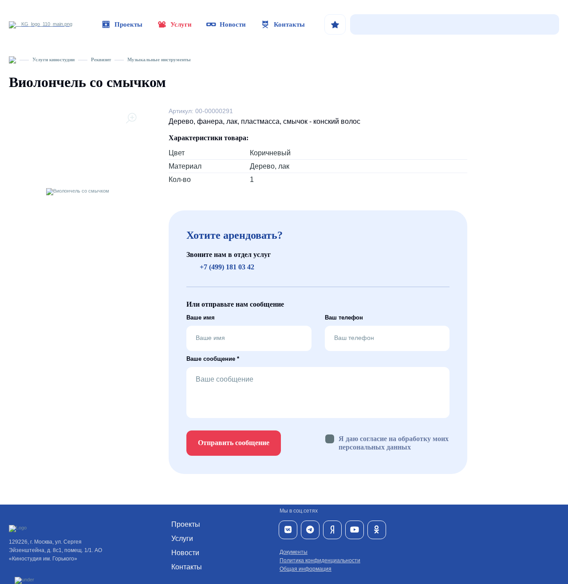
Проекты (128, 24)
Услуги (181, 24)
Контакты (289, 24)
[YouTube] (354, 530)
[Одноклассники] (377, 530)
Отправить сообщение (233, 442)
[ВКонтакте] (288, 530)
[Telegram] (310, 530)
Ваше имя (200, 317)
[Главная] (12, 59)
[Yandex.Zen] (332, 530)
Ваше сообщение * (212, 358)
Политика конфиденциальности (320, 560)
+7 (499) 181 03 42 (227, 267)
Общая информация (305, 569)
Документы (294, 552)
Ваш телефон (344, 317)
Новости (233, 24)
